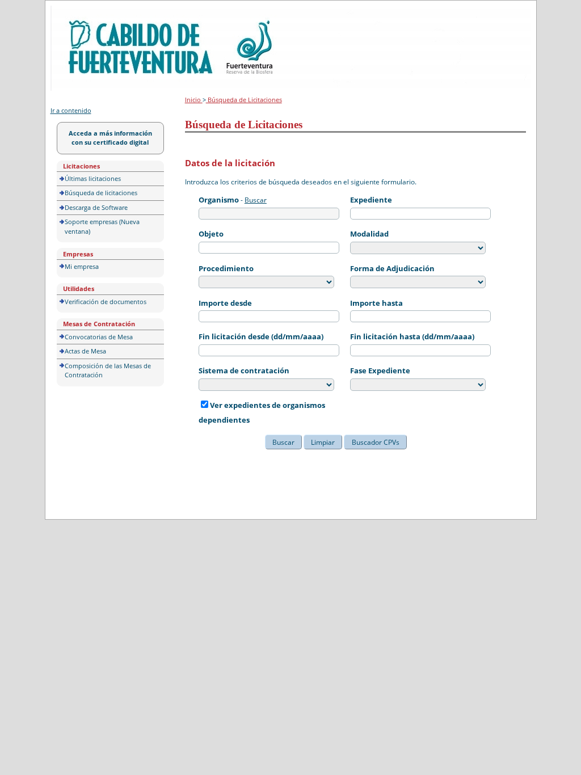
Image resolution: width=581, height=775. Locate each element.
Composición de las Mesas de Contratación (108, 370)
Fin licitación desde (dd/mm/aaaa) (261, 336)
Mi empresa (82, 266)
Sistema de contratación (244, 370)
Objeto (211, 234)
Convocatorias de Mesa (99, 336)
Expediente (371, 200)
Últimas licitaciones (93, 178)
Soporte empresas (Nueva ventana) (102, 226)
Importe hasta (376, 303)
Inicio (194, 99)
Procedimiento (226, 268)
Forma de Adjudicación (392, 268)
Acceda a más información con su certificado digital (110, 138)
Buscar (256, 200)
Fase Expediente (380, 370)
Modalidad (369, 234)
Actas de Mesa (85, 351)
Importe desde (225, 303)
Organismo (219, 200)
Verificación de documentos (105, 301)
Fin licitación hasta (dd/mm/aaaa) (412, 336)
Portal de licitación (85, 12)
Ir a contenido (70, 110)
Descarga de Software (96, 207)
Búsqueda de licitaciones (101, 192)
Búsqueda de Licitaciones (244, 99)
